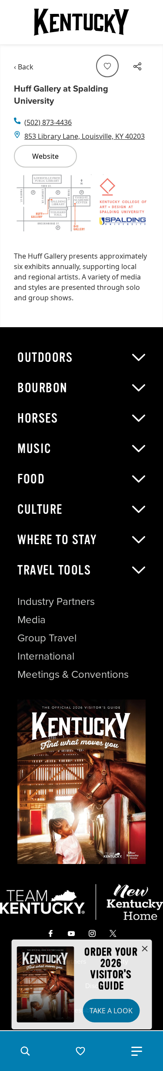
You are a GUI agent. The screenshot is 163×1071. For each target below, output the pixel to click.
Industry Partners (56, 601)
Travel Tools (54, 570)
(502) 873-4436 (48, 122)
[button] (25, 1051)
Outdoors (45, 358)
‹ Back (23, 67)
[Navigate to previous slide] (24, 205)
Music (34, 449)
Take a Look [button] (111, 1010)
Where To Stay (57, 540)
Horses (37, 418)
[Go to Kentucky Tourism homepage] (82, 22)
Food (31, 479)
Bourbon (42, 388)
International (45, 656)
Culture (40, 509)
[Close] (144, 949)
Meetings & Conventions (73, 674)
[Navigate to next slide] (138, 205)
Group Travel (47, 638)
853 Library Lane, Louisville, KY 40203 (84, 136)
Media (31, 619)
